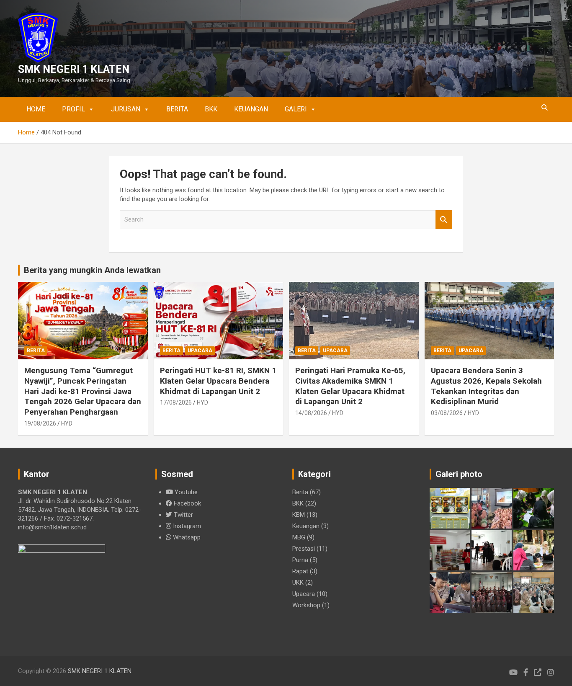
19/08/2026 (40, 423)
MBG (298, 537)
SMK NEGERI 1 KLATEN (73, 69)
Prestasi (303, 548)
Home (35, 109)
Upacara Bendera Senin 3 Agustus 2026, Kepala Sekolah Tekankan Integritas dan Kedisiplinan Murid (486, 386)
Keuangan (251, 109)
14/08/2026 (311, 413)
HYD (66, 423)
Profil (73, 109)
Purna (300, 560)
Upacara (200, 350)
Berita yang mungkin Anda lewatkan (92, 270)
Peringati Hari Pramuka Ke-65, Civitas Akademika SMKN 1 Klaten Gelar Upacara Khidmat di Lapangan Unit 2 (350, 386)
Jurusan (125, 109)
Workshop (306, 605)
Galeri (296, 109)
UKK (298, 582)
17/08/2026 (176, 402)
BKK (211, 109)
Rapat (300, 571)
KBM (298, 514)
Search (443, 219)
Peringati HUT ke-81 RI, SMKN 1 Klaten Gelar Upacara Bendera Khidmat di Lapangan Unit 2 (218, 381)
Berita (177, 109)
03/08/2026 (447, 413)
